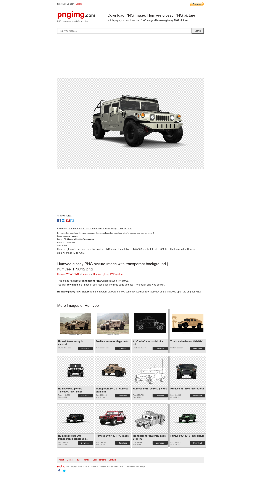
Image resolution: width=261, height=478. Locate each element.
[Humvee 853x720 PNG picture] (150, 371)
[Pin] (68, 220)
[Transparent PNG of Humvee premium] (113, 371)
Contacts (112, 459)
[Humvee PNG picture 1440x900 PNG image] (75, 371)
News (78, 459)
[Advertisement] (130, 57)
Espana (79, 3)
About (61, 459)
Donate (87, 459)
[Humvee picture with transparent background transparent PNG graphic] (75, 418)
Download (85, 348)
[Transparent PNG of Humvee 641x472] (150, 418)
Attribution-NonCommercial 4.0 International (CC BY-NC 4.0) (100, 228)
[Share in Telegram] (63, 220)
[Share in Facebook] (59, 220)
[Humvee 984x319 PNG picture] (188, 418)
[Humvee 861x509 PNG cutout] (188, 371)
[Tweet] (72, 220)
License (70, 459)
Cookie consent (99, 459)
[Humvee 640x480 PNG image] (113, 418)
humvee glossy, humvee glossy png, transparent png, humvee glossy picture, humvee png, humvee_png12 (110, 233)
